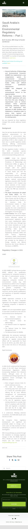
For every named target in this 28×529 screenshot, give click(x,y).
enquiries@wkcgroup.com (9, 442)
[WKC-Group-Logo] (4, 2)
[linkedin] (12, 518)
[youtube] (15, 518)
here (8, 63)
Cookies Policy (17, 515)
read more (12, 58)
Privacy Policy (11, 515)
